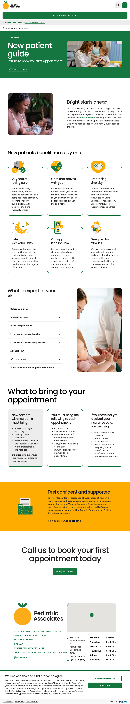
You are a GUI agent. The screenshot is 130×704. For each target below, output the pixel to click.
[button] (92, 615)
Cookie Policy (8, 701)
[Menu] (124, 5)
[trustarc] (122, 701)
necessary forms (86, 117)
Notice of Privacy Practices (30, 635)
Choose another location (35, 23)
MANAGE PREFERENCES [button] (105, 678)
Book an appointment (65, 15)
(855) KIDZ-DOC (16, 69)
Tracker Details (32, 701)
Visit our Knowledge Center (63, 521)
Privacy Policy (20, 701)
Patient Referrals (24, 640)
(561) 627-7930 (77, 656)
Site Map (18, 644)
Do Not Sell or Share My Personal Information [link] (40, 652)
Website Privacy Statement (29, 648)
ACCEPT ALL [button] (105, 685)
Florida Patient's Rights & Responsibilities (38, 631)
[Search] (118, 5)
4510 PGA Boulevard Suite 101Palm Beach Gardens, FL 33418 (77, 645)
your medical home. (63, 202)
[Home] (3, 28)
